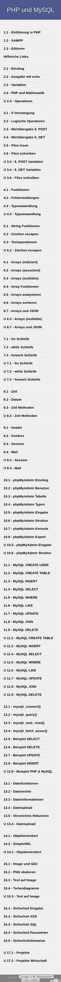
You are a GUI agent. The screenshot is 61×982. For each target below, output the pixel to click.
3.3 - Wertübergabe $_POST (25, 129)
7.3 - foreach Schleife (20, 355)
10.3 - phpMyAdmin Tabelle (25, 496)
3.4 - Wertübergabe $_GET (24, 137)
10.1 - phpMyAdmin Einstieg (26, 480)
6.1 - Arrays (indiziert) (21, 262)
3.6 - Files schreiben (20, 153)
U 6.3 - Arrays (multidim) (23, 319)
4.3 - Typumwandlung (20, 206)
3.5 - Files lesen (16, 145)
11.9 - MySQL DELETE (21, 630)
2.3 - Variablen (15, 85)
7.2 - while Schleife (18, 347)
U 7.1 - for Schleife (18, 363)
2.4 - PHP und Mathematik (24, 93)
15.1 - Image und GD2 (21, 864)
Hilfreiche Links (16, 56)
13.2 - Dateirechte (17, 791)
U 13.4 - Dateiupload (20, 824)
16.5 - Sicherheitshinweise (24, 940)
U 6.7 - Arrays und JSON (23, 327)
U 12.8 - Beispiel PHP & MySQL (28, 771)
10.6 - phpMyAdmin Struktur (26, 520)
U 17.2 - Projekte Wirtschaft (25, 960)
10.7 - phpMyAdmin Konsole (26, 528)
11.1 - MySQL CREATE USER (26, 565)
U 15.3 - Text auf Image (22, 896)
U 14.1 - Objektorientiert (22, 852)
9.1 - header (13, 427)
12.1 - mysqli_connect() (22, 706)
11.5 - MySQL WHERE (21, 597)
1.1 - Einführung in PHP (22, 32)
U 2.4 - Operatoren (18, 101)
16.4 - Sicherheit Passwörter (26, 932)
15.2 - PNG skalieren (20, 872)
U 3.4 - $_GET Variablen (22, 169)
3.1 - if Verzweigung (19, 113)
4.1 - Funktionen (16, 189)
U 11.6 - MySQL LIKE (20, 670)
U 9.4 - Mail (12, 468)
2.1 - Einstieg (14, 68)
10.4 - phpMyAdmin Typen (24, 504)
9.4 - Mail (11, 452)
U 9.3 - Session (15, 460)
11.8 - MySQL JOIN (18, 621)
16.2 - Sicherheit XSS (20, 916)
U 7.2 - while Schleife (20, 371)
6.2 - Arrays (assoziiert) (22, 270)
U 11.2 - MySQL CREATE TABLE (28, 638)
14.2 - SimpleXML (17, 844)
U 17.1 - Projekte (17, 952)
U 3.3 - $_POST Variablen (23, 161)
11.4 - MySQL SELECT (21, 589)
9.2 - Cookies (14, 436)
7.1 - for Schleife (16, 339)
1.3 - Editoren (14, 48)
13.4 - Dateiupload (18, 807)
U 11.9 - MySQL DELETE (23, 694)
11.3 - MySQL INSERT (20, 581)
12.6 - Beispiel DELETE (22, 747)
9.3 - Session (14, 444)
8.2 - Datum (13, 399)
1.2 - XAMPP (13, 40)
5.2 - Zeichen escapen (21, 234)
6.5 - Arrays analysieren (22, 294)
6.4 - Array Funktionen (21, 286)
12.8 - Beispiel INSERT (21, 763)
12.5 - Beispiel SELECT (22, 739)
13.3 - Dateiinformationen (23, 799)
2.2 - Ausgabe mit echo (22, 76)
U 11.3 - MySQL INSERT (22, 646)
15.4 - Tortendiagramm (21, 888)
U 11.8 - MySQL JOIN (20, 686)
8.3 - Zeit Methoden (19, 407)
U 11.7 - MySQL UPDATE (23, 678)
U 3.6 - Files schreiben (21, 177)
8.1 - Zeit (10, 391)
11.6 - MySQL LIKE (18, 605)
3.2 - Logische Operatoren (24, 121)
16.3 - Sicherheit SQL (20, 924)
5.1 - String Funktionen (22, 226)
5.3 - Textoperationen (20, 242)
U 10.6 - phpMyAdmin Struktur (27, 553)
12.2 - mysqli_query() (20, 714)
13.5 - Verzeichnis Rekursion (26, 815)
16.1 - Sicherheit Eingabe (23, 908)
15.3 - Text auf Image (20, 880)
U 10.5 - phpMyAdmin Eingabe (27, 545)
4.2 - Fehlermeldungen (21, 198)
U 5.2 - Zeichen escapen (23, 250)
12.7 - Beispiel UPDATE (22, 755)
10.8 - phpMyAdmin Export (25, 537)
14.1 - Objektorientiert (21, 836)
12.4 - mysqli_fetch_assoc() (25, 731)
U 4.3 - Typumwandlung (22, 214)
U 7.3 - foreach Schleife (22, 379)
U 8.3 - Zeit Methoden (20, 415)
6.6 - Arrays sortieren (20, 302)
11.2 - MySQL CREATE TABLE (27, 573)
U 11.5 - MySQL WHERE (22, 662)
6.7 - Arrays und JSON (21, 311)
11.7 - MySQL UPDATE (21, 613)
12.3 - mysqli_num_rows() (24, 723)
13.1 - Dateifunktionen (21, 783)
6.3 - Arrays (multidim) (21, 278)
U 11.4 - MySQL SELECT (23, 654)
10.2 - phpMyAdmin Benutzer (26, 488)
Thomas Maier (12, 977)
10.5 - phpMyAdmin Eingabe (26, 512)
